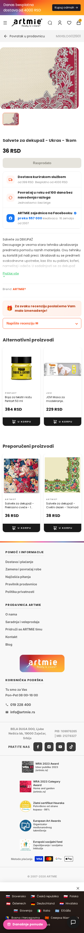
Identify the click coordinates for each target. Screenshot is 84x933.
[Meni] (5, 22)
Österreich (16, 903)
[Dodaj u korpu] (21, 422)
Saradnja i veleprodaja (22, 622)
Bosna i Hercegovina (22, 917)
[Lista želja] (69, 22)
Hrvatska (69, 903)
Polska (71, 896)
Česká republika (45, 896)
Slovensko (16, 896)
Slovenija (23, 910)
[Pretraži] (50, 23)
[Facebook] (37, 746)
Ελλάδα (63, 910)
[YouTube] (60, 746)
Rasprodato (42, 163)
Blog (8, 644)
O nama (11, 614)
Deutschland (43, 903)
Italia (43, 910)
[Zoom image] (39, 86)
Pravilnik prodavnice (21, 584)
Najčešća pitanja (18, 577)
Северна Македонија (62, 917)
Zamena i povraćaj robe (23, 569)
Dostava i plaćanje (19, 562)
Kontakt (11, 637)
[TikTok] (71, 746)
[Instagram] (49, 746)
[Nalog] (60, 23)
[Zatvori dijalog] (78, 888)
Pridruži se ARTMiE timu (23, 629)
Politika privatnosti (19, 592)
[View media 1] (11, 119)
